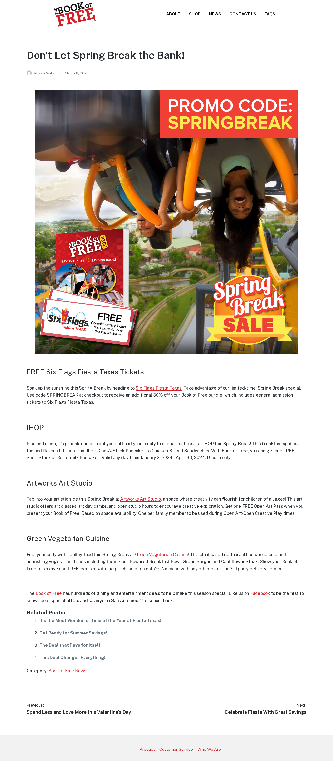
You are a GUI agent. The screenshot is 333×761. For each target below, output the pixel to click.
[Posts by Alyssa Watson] (30, 73)
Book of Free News (67, 670)
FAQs (269, 13)
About (173, 13)
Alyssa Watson (46, 73)
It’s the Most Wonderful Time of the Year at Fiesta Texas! (100, 620)
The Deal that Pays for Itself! (70, 645)
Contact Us (242, 13)
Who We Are (209, 749)
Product (147, 749)
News (215, 13)
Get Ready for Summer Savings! (73, 632)
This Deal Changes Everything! (72, 657)
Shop (195, 13)
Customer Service (176, 749)
